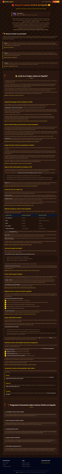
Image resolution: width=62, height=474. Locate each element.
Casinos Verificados (48, 1)
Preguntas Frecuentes (25, 462)
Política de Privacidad (25, 464)
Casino (8, 1)
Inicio (43, 1)
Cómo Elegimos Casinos (7, 466)
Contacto (4, 464)
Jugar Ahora (55, 1)
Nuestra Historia (5, 462)
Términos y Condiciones (26, 466)
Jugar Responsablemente (45, 462)
